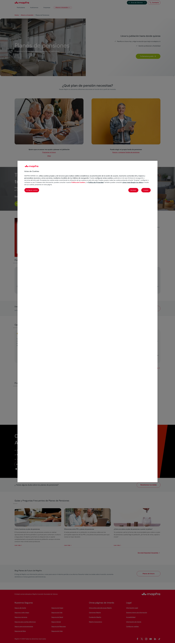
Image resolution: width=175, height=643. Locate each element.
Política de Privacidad (96, 182)
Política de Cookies (78, 182)
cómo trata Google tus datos (132, 182)
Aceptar (145, 190)
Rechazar (133, 190)
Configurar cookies (32, 190)
